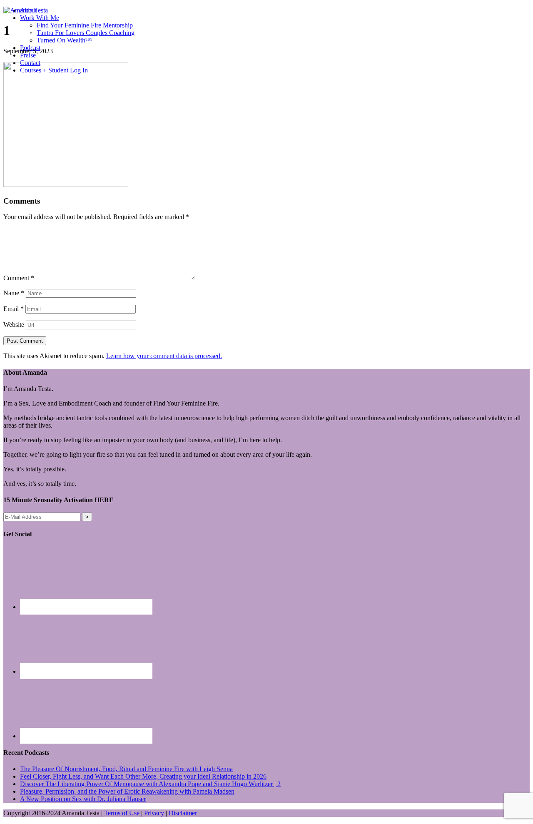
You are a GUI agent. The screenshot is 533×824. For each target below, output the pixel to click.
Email (13, 308)
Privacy (154, 813)
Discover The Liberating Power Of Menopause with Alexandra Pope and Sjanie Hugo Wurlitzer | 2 (150, 783)
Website (13, 324)
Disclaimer (183, 813)
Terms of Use (121, 813)
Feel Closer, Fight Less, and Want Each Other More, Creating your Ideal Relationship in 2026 (143, 776)
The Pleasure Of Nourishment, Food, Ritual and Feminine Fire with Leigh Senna (126, 768)
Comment (18, 277)
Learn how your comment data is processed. (164, 355)
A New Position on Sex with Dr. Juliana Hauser (83, 798)
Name (13, 292)
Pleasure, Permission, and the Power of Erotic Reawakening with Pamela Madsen (127, 791)
